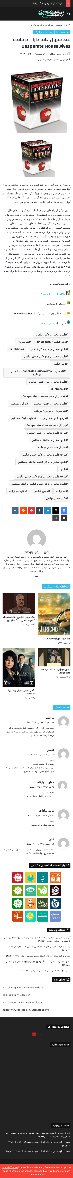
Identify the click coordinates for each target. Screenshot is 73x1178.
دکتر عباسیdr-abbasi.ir (51, 341)
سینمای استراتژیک (53, 24)
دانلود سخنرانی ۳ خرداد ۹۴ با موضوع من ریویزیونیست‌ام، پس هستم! (38, 961)
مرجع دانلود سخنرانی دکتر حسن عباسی (44, 454)
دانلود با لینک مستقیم (23, 418)
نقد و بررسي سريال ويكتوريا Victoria (21, 692)
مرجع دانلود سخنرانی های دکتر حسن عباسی (41, 476)
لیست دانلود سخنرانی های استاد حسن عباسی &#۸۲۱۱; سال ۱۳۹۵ (39, 946)
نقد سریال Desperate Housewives (44, 396)
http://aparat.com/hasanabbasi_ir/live (22, 1002)
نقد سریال (23, 341)
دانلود (63, 469)
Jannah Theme (10, 1167)
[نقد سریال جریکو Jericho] (54, 614)
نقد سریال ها (37, 24)
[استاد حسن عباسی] (51, 13)
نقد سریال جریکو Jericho (58, 638)
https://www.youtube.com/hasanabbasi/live (26, 1009)
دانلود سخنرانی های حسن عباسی (47, 381)
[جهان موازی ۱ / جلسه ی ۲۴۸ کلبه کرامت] (54, 657)
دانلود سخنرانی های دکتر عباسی (48, 349)
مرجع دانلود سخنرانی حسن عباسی (46, 432)
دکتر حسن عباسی (56, 498)
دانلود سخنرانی (17, 491)
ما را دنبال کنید (60, 1044)
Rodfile (61, 294)
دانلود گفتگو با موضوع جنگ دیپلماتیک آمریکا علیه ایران (38, 3)
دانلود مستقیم (18, 403)
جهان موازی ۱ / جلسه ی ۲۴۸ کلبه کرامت (55, 671)
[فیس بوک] (64, 510)
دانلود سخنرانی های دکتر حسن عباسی (45, 356)
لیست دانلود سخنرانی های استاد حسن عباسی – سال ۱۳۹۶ (42, 955)
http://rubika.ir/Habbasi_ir (16, 994)
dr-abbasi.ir (58, 389)
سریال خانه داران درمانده (52, 447)
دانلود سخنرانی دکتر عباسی (50, 334)
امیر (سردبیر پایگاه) (58, 54)
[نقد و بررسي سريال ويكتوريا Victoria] (19, 667)
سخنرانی (61, 491)
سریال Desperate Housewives (46, 425)
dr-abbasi (16, 349)
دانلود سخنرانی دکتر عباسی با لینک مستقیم (42, 462)
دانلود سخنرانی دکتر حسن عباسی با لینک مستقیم (38, 483)
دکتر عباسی (47, 323)
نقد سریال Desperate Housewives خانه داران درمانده (36, 372)
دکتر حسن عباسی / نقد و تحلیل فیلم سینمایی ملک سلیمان (19, 619)
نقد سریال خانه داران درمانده (50, 410)
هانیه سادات (46, 810)
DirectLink (47, 294)
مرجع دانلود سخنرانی (54, 418)
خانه (66, 24)
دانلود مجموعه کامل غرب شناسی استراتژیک (49, 970)
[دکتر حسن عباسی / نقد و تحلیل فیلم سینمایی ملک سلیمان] (19, 603)
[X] (55, 510)
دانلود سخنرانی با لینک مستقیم (49, 440)
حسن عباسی (41, 491)
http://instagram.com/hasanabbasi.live (23, 987)
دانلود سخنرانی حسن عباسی (50, 403)
